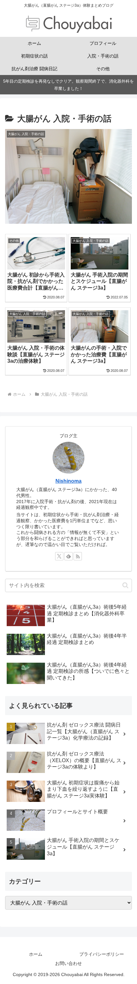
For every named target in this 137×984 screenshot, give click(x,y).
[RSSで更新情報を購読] (78, 556)
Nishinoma (68, 481)
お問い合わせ (68, 963)
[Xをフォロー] (59, 556)
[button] (125, 585)
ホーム (35, 954)
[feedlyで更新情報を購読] (68, 556)
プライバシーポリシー (101, 954)
